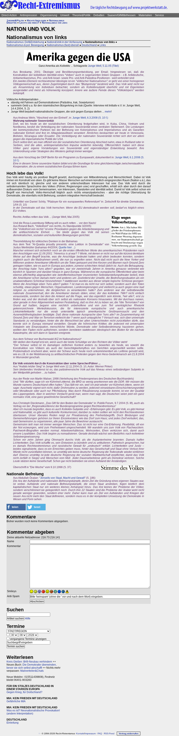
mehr (108, 111)
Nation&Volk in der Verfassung (64, 42)
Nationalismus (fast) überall (63, 45)
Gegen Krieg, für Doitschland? (24, 692)
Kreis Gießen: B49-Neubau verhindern (29, 661)
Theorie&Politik (81, 15)
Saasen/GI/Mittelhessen (121, 15)
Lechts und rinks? (29, 22)
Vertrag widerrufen (128, 733)
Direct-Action (9, 15)
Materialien (145, 15)
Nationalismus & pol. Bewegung (25, 45)
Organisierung (48, 15)
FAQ (100, 733)
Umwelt (64, 15)
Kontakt (80, 733)
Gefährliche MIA (16, 701)
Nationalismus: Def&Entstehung (25, 42)
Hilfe (27, 618)
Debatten (98, 15)
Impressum (90, 733)
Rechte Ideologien (36, 20)
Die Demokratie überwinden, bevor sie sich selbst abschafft (32, 666)
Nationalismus (56, 20)
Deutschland (89, 45)
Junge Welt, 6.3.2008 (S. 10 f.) (90, 117)
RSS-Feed (109, 733)
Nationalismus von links (54, 22)
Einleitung (13, 722)
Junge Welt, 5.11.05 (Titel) (103, 65)
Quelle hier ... (66, 247)
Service (159, 15)
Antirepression (28, 15)
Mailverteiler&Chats (32, 670)
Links (103, 45)
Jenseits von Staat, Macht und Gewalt (62, 477)
